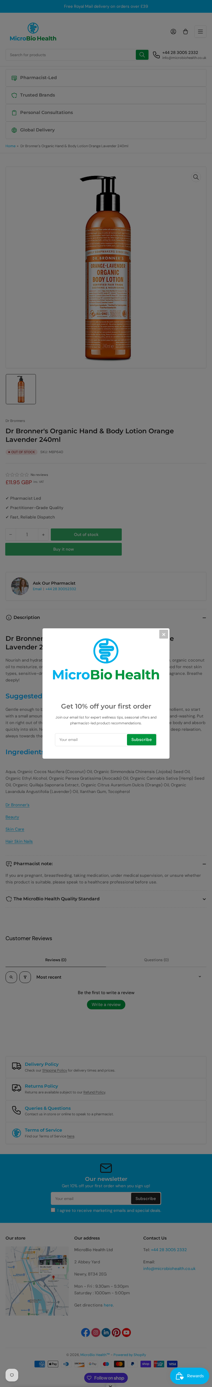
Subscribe (141, 739)
